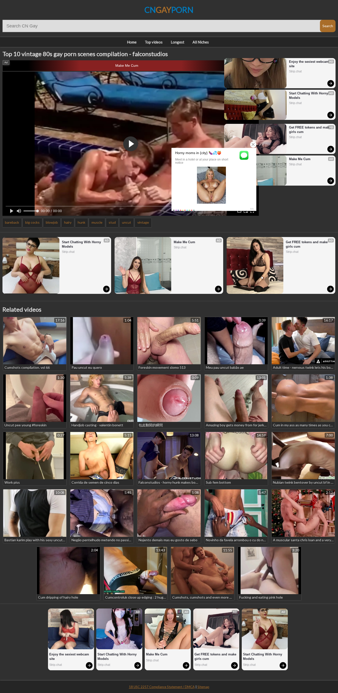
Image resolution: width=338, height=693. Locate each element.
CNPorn (169, 10)
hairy (68, 222)
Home (132, 42)
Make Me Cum (126, 65)
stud (112, 222)
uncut (126, 222)
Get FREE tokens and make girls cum (310, 130)
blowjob (52, 222)
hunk (81, 222)
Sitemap (203, 687)
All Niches (201, 42)
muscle (97, 222)
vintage (143, 222)
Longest (177, 42)
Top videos (154, 42)
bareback (12, 222)
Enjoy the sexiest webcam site (309, 64)
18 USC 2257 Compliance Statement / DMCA (162, 687)
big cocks (32, 222)
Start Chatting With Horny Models (309, 95)
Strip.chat (295, 71)
